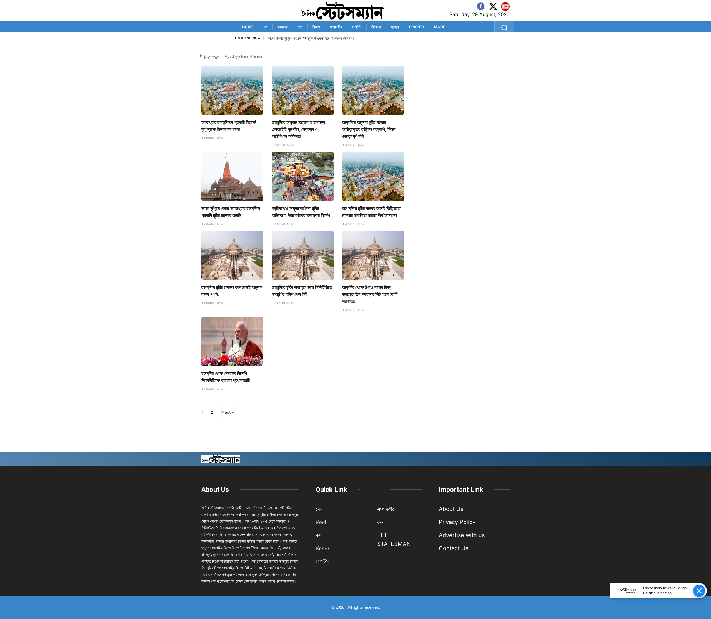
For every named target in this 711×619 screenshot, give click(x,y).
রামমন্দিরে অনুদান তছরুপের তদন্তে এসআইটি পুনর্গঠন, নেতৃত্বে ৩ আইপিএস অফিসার (298, 129)
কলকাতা (282, 26)
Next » (228, 412)
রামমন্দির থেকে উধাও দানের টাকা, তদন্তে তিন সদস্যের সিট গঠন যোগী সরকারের (369, 294)
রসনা (381, 522)
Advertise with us (462, 535)
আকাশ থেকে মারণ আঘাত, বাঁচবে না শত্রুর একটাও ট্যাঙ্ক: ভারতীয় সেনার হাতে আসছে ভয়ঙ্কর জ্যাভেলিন (328, 38)
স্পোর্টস (356, 26)
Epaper (416, 26)
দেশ (300, 26)
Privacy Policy (457, 522)
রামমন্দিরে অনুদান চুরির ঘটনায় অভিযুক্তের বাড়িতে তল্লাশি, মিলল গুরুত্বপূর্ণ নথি (368, 129)
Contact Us (453, 548)
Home (248, 26)
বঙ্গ (265, 26)
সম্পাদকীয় (336, 26)
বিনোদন (376, 26)
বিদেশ (316, 26)
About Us (215, 489)
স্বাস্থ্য (395, 26)
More (439, 26)
